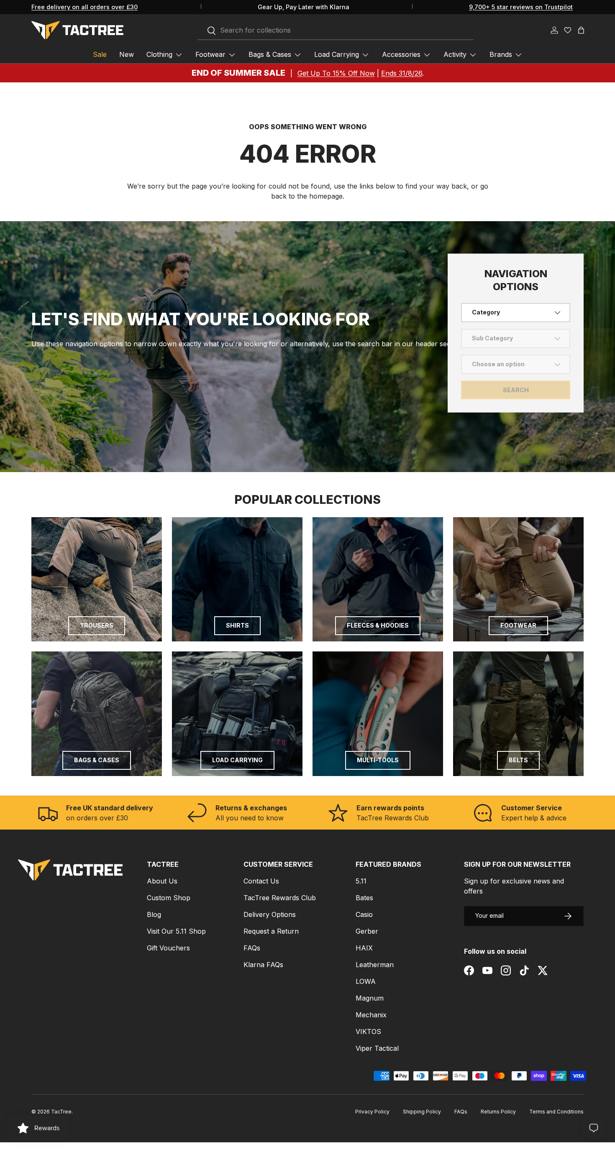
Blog (154, 914)
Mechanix (371, 1015)
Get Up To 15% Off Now (336, 73)
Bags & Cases (270, 54)
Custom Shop (168, 898)
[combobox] (335, 30)
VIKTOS (368, 1031)
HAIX (364, 948)
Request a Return (271, 931)
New (126, 54)
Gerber (367, 931)
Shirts (237, 625)
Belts (518, 759)
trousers (96, 625)
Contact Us (261, 881)
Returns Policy (498, 1111)
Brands (500, 54)
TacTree (61, 1111)
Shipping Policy (422, 1111)
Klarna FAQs (263, 964)
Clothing (159, 54)
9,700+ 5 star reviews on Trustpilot (521, 6)
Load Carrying (336, 54)
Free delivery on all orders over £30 (84, 6)
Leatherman (375, 964)
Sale (100, 54)
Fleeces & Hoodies (378, 625)
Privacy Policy (372, 1111)
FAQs (251, 948)
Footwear (210, 54)
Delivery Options (269, 914)
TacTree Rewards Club (279, 898)
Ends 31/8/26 (401, 73)
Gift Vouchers (168, 948)
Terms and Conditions (556, 1111)
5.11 (361, 881)
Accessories (401, 54)
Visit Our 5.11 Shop (176, 931)
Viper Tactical (377, 1048)
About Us (162, 881)
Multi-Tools (378, 759)
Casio (364, 914)
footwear (518, 625)
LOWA (366, 981)
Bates (364, 898)
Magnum (370, 998)
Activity (454, 54)
